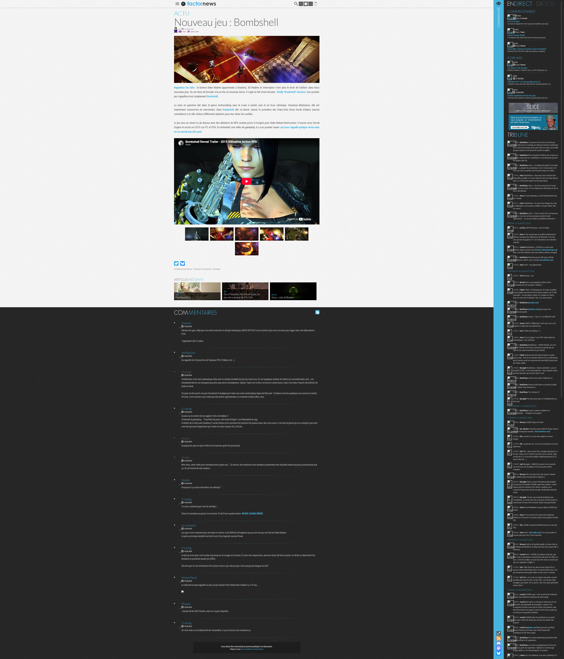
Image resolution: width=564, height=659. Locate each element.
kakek (515, 76)
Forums (514, 58)
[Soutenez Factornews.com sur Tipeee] (533, 129)
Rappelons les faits (184, 87)
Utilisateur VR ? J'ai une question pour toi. (524, 82)
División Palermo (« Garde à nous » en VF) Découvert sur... (527, 70)
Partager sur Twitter (176, 263)
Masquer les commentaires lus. (317, 312)
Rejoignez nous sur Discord (498, 643)
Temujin (516, 29)
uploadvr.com (531, 627)
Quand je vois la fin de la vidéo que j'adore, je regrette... (526, 51)
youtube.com (533, 302)
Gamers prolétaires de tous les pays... (522, 95)
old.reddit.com (535, 532)
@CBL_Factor (195, 31)
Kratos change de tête (516, 35)
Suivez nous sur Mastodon (498, 648)
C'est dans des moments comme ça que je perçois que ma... (528, 98)
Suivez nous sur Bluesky (498, 653)
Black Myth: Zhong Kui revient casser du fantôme (526, 49)
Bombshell (212, 96)
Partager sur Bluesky (182, 263)
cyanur (515, 89)
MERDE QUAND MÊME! (252, 513)
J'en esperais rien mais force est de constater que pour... (527, 37)
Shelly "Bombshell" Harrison (291, 92)
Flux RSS (498, 638)
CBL (182, 28)
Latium (515, 43)
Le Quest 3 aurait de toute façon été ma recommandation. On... (529, 84)
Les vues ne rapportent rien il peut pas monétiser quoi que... (528, 23)
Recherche (296, 4)
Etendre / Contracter (498, 633)
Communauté (498, 315)
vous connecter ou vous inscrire (252, 649)
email (184, 31)
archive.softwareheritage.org (546, 249)
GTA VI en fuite (513, 21)
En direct (519, 3)
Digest (546, 3)
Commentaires (521, 11)
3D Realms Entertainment (183, 269)
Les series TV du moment (517, 68)
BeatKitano (517, 15)
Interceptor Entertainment (202, 269)
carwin (515, 62)
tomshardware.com (542, 431)
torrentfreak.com (546, 260)
